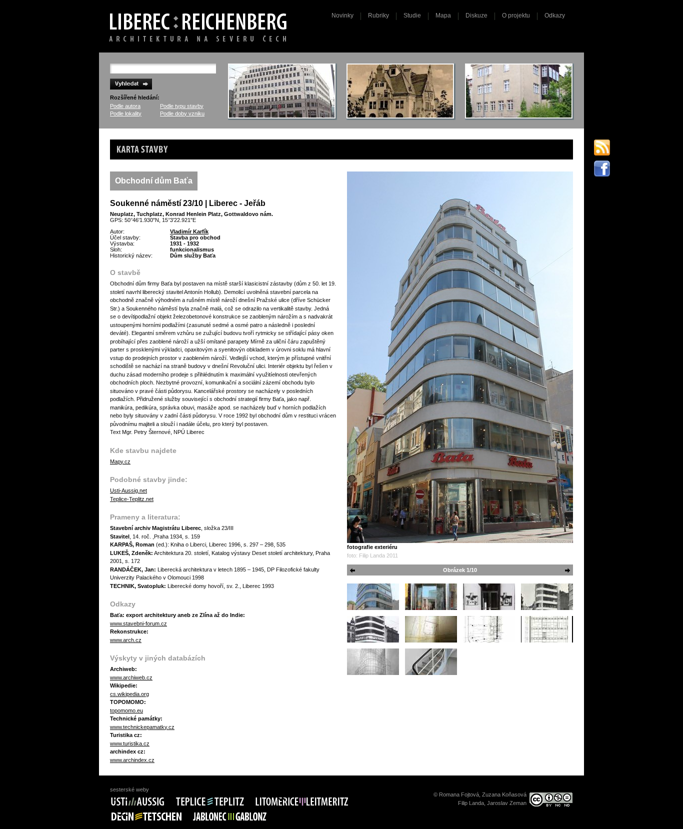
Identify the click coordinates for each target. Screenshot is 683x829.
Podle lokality (126, 113)
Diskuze (477, 15)
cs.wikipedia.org (129, 694)
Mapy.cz (120, 461)
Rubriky (378, 15)
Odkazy (554, 15)
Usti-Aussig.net (128, 491)
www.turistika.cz (130, 743)
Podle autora (125, 106)
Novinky (343, 15)
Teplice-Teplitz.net (132, 499)
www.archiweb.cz (131, 677)
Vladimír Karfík (189, 231)
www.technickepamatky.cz (142, 727)
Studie (412, 15)
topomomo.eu (126, 711)
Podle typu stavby (182, 106)
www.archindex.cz (132, 760)
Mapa (443, 15)
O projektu (516, 15)
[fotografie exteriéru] (460, 357)
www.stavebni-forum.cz (138, 623)
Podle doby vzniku (182, 113)
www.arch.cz (126, 640)
